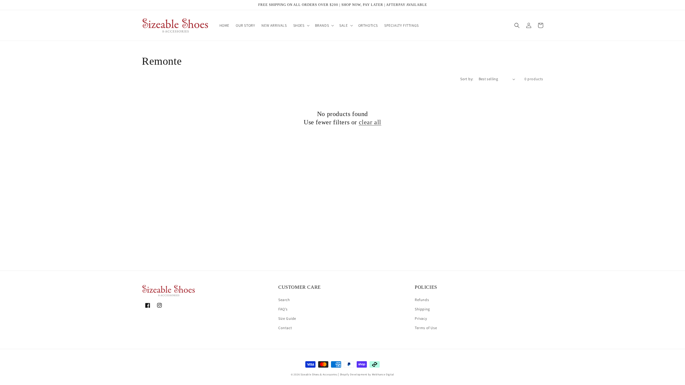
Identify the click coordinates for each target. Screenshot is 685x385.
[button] (301, 25)
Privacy (421, 318)
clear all (370, 122)
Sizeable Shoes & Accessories (318, 374)
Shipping (422, 309)
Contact (285, 327)
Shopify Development (353, 374)
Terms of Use (426, 327)
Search (284, 299)
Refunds (422, 299)
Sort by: (466, 78)
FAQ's (283, 309)
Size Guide (287, 318)
